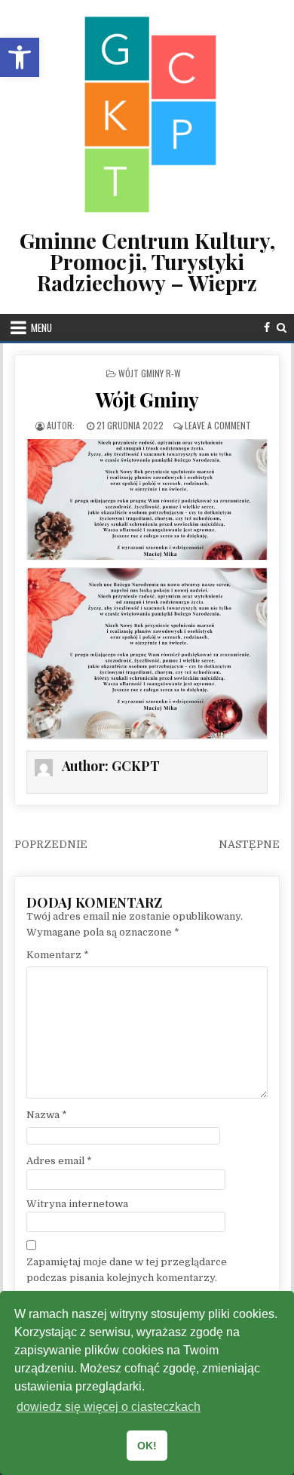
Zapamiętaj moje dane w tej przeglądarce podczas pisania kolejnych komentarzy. (126, 1269)
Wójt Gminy (147, 399)
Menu (41, 327)
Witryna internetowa (77, 1203)
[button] (19, 57)
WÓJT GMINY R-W (149, 373)
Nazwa (46, 1114)
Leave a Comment (218, 425)
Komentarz (57, 954)
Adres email (59, 1160)
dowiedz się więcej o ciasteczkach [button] (109, 1406)
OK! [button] (147, 1446)
